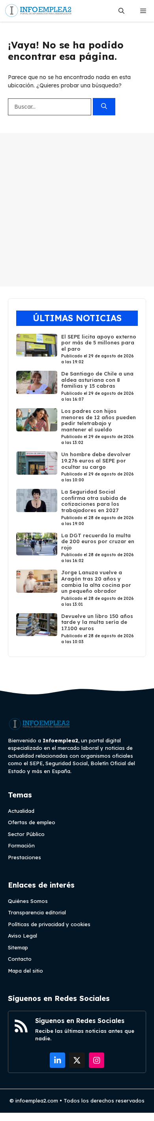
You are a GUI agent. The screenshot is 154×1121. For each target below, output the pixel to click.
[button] (121, 11)
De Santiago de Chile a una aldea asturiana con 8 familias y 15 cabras (97, 379)
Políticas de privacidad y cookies (49, 924)
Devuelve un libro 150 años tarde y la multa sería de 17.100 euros (97, 622)
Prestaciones (24, 857)
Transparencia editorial (37, 912)
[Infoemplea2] (38, 11)
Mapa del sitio (25, 970)
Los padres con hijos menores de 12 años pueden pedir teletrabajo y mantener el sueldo (98, 420)
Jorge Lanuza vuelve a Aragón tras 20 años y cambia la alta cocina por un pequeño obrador (96, 581)
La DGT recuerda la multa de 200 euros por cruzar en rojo (97, 541)
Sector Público (26, 834)
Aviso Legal (22, 935)
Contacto (20, 959)
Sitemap (18, 947)
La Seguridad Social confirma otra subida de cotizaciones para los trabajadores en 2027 (93, 500)
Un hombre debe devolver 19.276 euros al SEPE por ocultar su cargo (96, 460)
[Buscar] (104, 107)
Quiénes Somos (28, 901)
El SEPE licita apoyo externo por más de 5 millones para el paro (98, 342)
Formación (21, 845)
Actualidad (21, 811)
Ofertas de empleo (31, 822)
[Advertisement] (77, 210)
